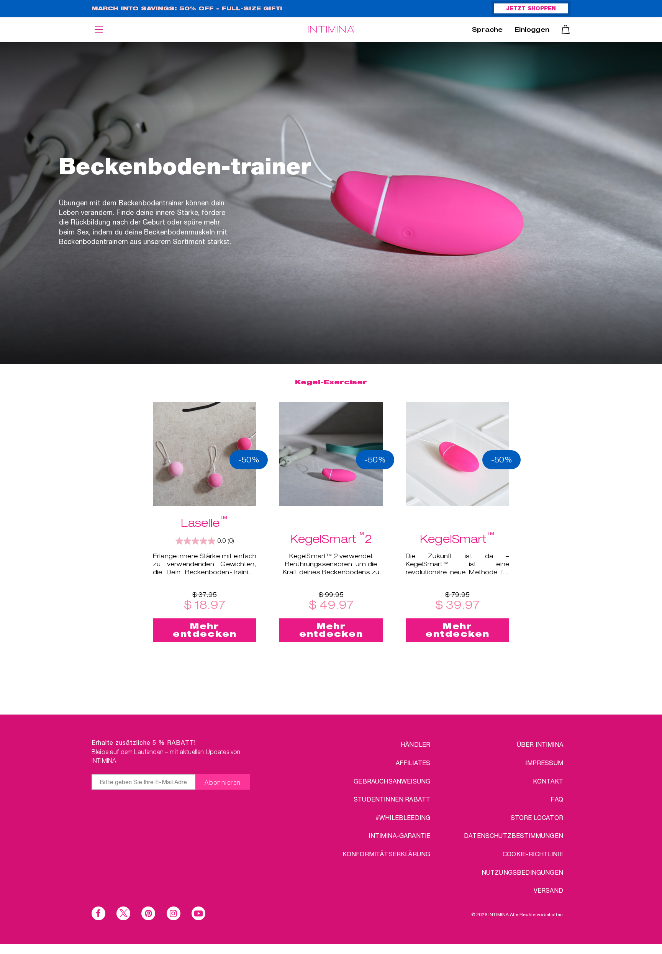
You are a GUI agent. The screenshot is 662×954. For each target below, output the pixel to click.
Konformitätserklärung (386, 853)
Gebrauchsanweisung (392, 781)
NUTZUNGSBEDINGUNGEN (522, 872)
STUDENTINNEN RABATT (392, 799)
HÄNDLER (415, 744)
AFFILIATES (413, 762)
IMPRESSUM (544, 762)
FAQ (557, 799)
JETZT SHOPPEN (531, 9)
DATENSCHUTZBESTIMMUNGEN (513, 835)
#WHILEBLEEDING (402, 817)
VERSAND (548, 890)
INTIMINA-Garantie (399, 835)
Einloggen (532, 31)
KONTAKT (548, 781)
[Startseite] (331, 29)
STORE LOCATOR (537, 817)
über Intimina (540, 744)
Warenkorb (565, 29)
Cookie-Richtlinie (533, 853)
